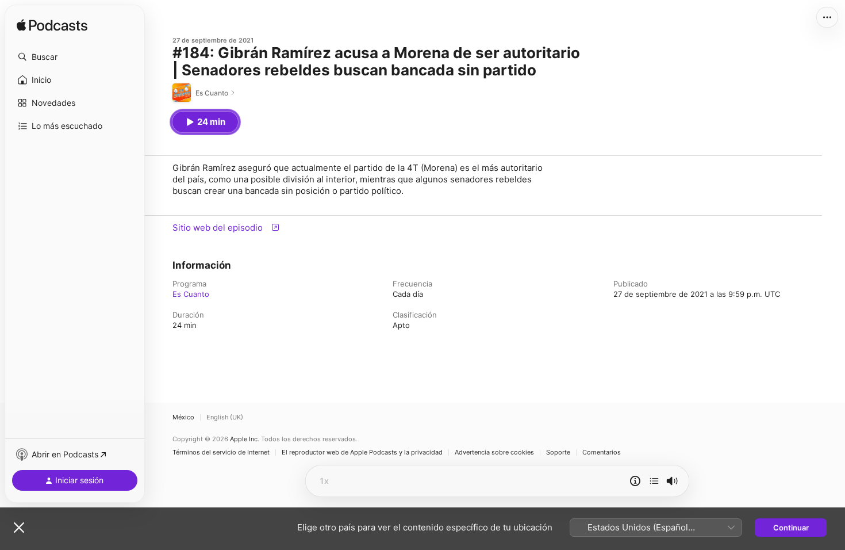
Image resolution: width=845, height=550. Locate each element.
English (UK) (224, 417)
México (183, 417)
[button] (75, 57)
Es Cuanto (190, 294)
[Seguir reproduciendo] (654, 481)
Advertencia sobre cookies (494, 452)
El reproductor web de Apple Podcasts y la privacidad (362, 452)
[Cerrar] (19, 527)
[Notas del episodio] (635, 481)
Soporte (558, 452)
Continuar (791, 527)
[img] (52, 26)
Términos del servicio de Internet (221, 452)
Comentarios (601, 452)
